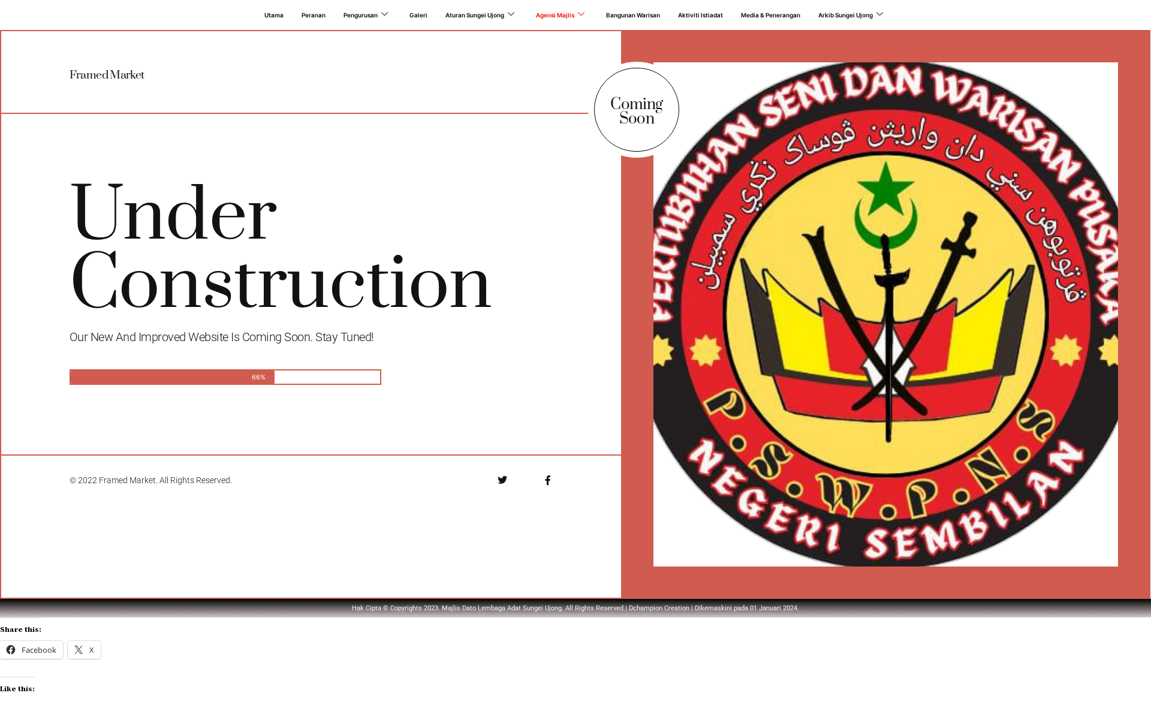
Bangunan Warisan (633, 15)
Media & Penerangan (770, 15)
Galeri (418, 15)
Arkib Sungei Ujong (845, 15)
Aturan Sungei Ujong (474, 15)
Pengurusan (361, 15)
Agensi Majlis (555, 15)
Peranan (314, 15)
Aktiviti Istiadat (700, 15)
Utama (274, 15)
